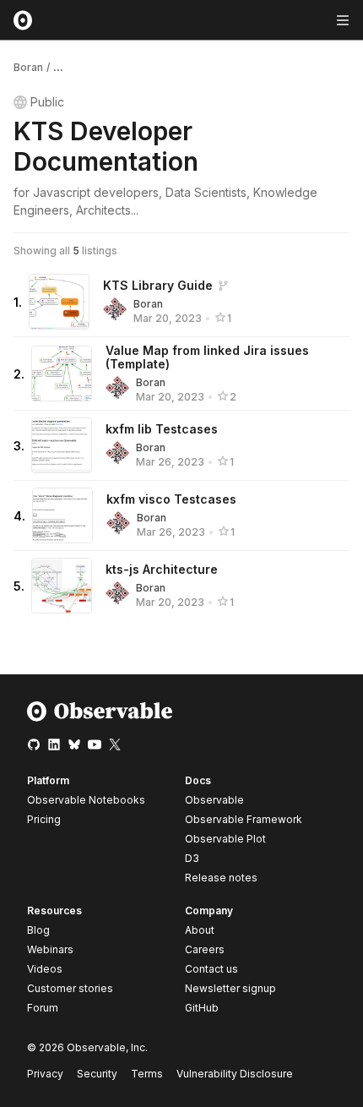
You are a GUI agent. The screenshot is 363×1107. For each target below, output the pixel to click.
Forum (42, 1007)
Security (97, 1073)
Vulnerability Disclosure (234, 1073)
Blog (38, 930)
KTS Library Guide (158, 285)
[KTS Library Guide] (59, 302)
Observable (214, 799)
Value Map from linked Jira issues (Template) (207, 357)
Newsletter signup (230, 989)
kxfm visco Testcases (171, 499)
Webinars (50, 949)
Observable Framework (243, 819)
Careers (205, 949)
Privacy (45, 1073)
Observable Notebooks (86, 799)
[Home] (100, 718)
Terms (147, 1073)
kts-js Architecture (162, 569)
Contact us (211, 969)
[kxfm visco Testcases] (62, 515)
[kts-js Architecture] (61, 585)
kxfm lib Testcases (162, 429)
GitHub (202, 1007)
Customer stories (70, 988)
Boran (28, 67)
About (199, 930)
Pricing (44, 819)
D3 (192, 858)
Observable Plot (225, 838)
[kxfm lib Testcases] (61, 445)
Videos (44, 968)
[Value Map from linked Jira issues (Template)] (61, 373)
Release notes (221, 877)
